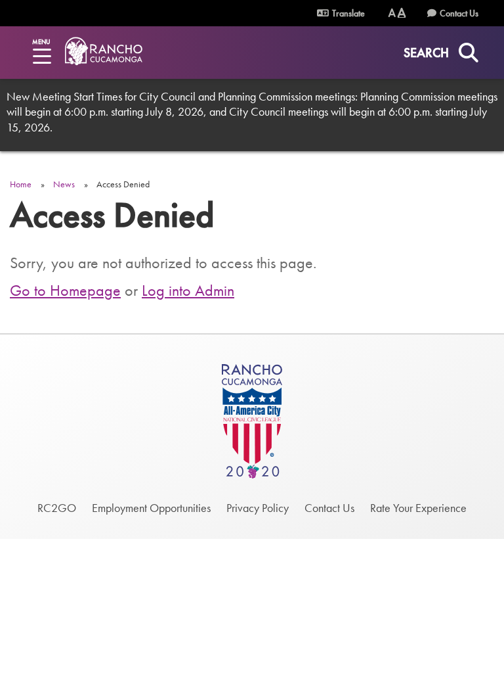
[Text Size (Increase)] (402, 13)
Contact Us (459, 13)
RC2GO (56, 507)
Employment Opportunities (151, 507)
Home (21, 184)
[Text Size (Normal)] (392, 13)
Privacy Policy (257, 507)
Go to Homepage (65, 290)
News (64, 184)
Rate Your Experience (418, 507)
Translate (347, 13)
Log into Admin (188, 290)
